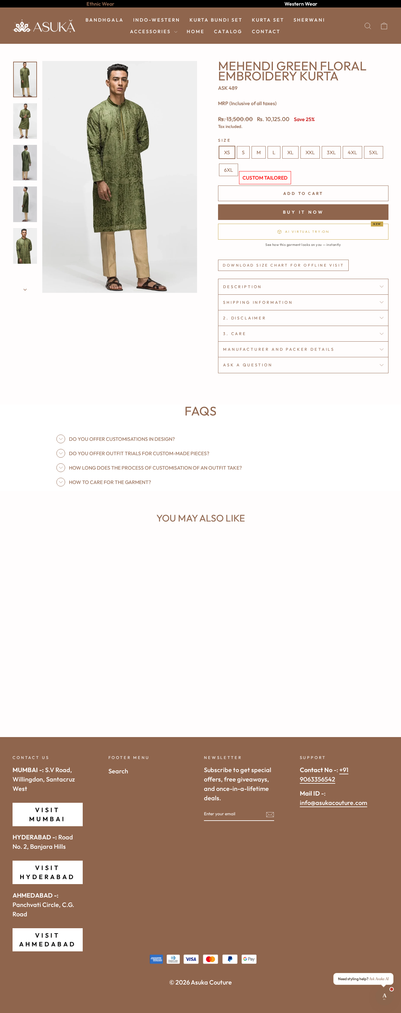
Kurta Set (268, 20)
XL (290, 152)
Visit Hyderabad (47, 872)
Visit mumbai (47, 814)
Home (196, 31)
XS (227, 152)
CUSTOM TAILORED (265, 178)
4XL (352, 152)
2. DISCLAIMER (244, 317)
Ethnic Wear (100, 4)
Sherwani (309, 20)
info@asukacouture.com (333, 803)
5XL (373, 152)
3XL (331, 152)
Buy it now (303, 212)
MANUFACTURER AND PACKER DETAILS (279, 349)
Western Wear (300, 4)
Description (242, 286)
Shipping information (258, 302)
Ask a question (248, 364)
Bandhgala (105, 20)
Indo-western (156, 20)
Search (118, 771)
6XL (228, 170)
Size (224, 140)
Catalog (228, 31)
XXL (310, 152)
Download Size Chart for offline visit (283, 265)
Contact (266, 31)
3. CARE (235, 333)
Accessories (151, 31)
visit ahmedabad (47, 939)
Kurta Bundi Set (216, 20)
